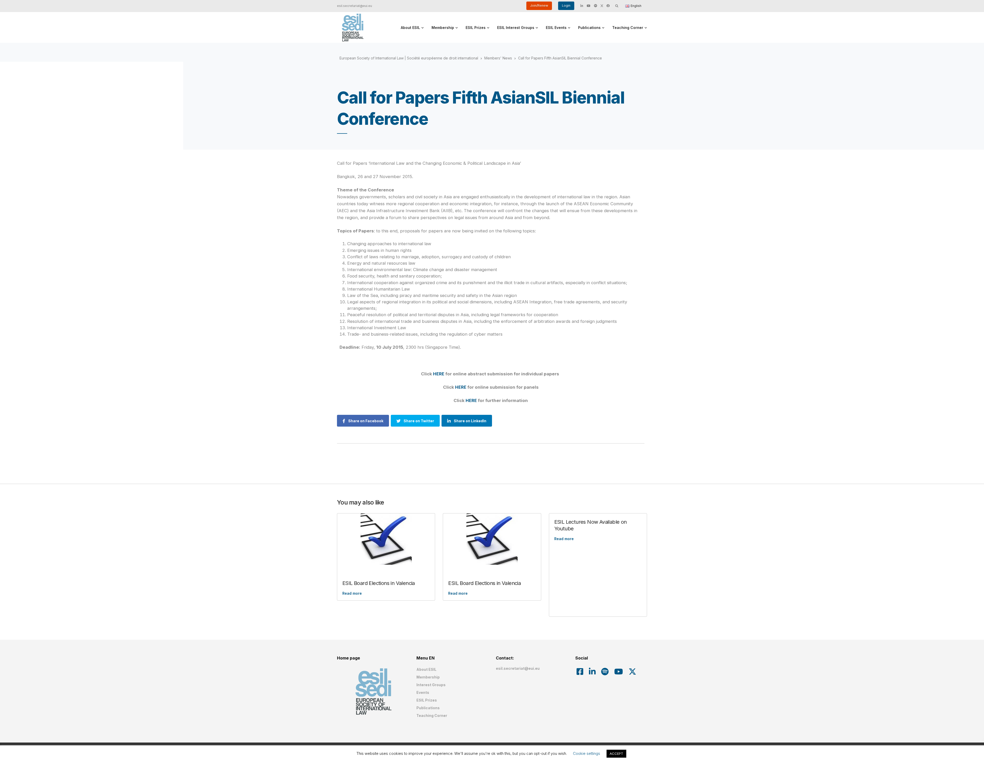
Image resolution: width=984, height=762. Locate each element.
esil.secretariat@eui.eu (354, 6)
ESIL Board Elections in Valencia (378, 583)
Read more (352, 593)
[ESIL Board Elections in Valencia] (386, 539)
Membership (443, 27)
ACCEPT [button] (616, 753)
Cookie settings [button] (586, 753)
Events (422, 692)
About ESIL (410, 27)
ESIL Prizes (476, 27)
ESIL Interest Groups (515, 27)
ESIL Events (556, 27)
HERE (438, 373)
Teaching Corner (627, 27)
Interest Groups (431, 685)
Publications (589, 27)
